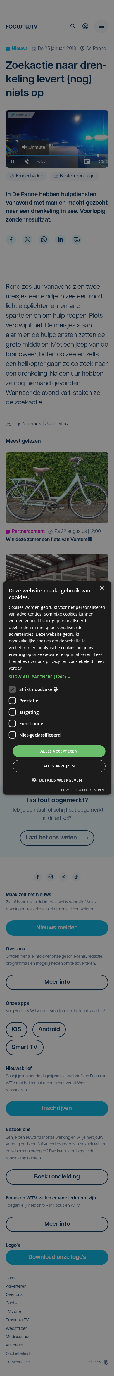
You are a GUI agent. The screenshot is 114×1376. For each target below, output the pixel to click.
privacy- (53, 661)
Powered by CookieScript (83, 790)
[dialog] (57, 688)
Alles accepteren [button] (59, 751)
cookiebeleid (81, 661)
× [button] (101, 588)
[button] (57, 677)
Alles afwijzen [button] (59, 766)
